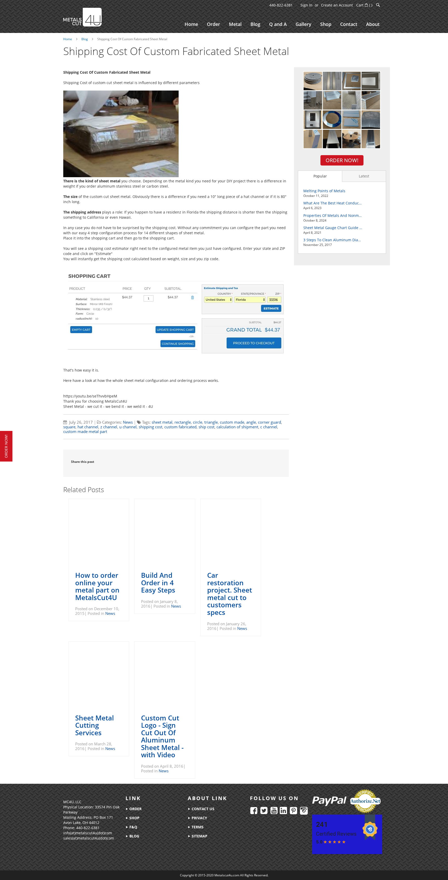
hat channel (88, 426)
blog (133, 836)
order (135, 808)
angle (251, 422)
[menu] (282, 24)
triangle (211, 422)
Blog (84, 39)
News (128, 422)
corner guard (269, 422)
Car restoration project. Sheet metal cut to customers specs (229, 593)
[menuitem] (191, 24)
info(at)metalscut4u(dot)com (87, 832)
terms (197, 826)
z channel (108, 426)
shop (133, 817)
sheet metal (162, 422)
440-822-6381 (281, 5)
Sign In (306, 5)
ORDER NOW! (342, 160)
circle (197, 422)
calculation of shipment (237, 426)
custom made (232, 422)
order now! (6, 446)
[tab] (320, 176)
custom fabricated (180, 426)
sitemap (199, 836)
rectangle (182, 422)
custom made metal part (85, 431)
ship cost (206, 426)
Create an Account (337, 5)
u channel (128, 426)
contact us (202, 808)
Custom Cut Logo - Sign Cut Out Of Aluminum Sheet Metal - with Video (162, 736)
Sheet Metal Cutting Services (94, 725)
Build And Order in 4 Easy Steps (158, 582)
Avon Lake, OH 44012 (81, 822)
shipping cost (150, 426)
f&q (132, 826)
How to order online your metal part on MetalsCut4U (97, 586)
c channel (268, 426)
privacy (199, 817)
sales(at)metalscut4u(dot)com (88, 838)
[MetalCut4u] (82, 17)
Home (67, 39)
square (69, 426)
